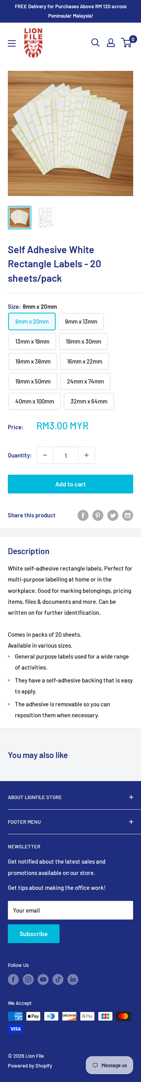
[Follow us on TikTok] (57, 979)
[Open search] (95, 42)
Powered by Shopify (30, 1065)
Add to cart (70, 484)
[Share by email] (127, 515)
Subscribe (34, 933)
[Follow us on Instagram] (28, 979)
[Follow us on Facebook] (13, 979)
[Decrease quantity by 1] (45, 455)
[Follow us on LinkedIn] (72, 979)
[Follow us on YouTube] (43, 979)
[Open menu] (12, 43)
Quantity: (20, 455)
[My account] (111, 42)
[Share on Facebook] (83, 515)
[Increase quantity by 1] (86, 455)
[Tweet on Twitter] (112, 515)
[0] (127, 42)
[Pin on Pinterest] (97, 515)
